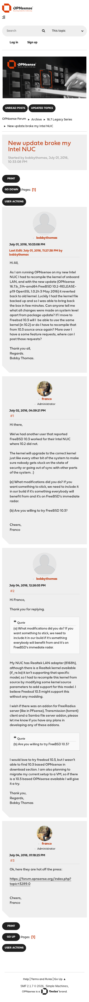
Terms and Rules (41, 979)
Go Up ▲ (60, 979)
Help (26, 979)
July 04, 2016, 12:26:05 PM (27, 585)
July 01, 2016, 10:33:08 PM (27, 244)
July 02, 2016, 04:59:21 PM (27, 410)
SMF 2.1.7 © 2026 (32, 986)
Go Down (11, 189)
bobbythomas (46, 238)
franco (47, 399)
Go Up (11, 937)
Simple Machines (57, 986)
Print (11, 178)
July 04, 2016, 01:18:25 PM (27, 855)
